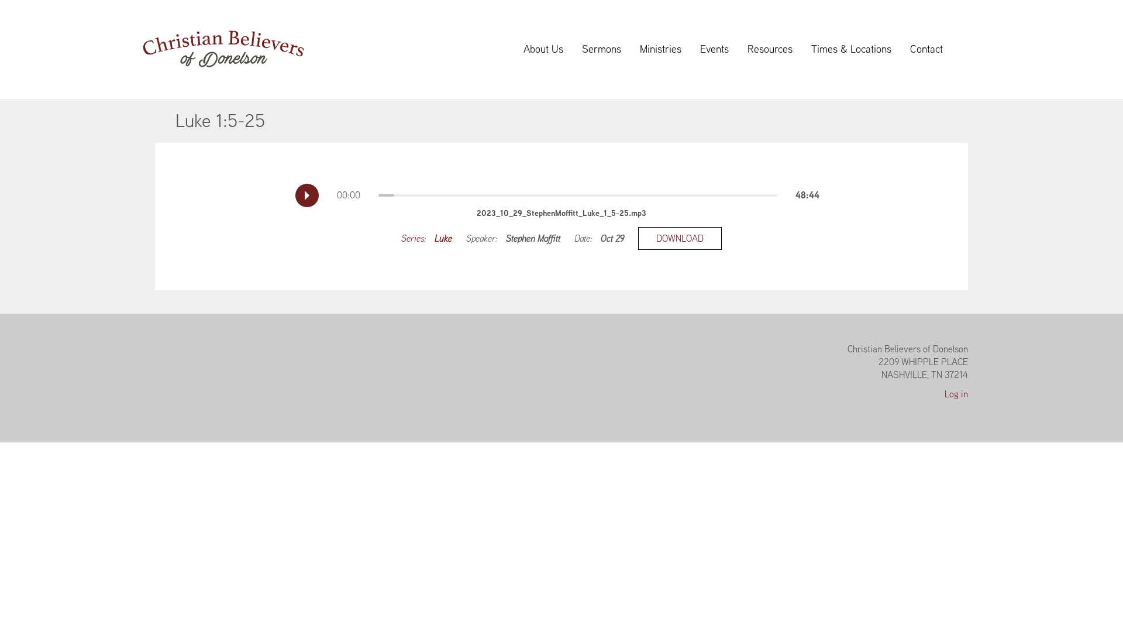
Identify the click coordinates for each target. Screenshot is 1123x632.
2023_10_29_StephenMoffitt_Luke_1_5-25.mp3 (561, 213)
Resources (770, 49)
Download (680, 238)
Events (714, 49)
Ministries (660, 49)
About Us (543, 49)
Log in (956, 394)
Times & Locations (851, 49)
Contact (926, 49)
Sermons (601, 49)
